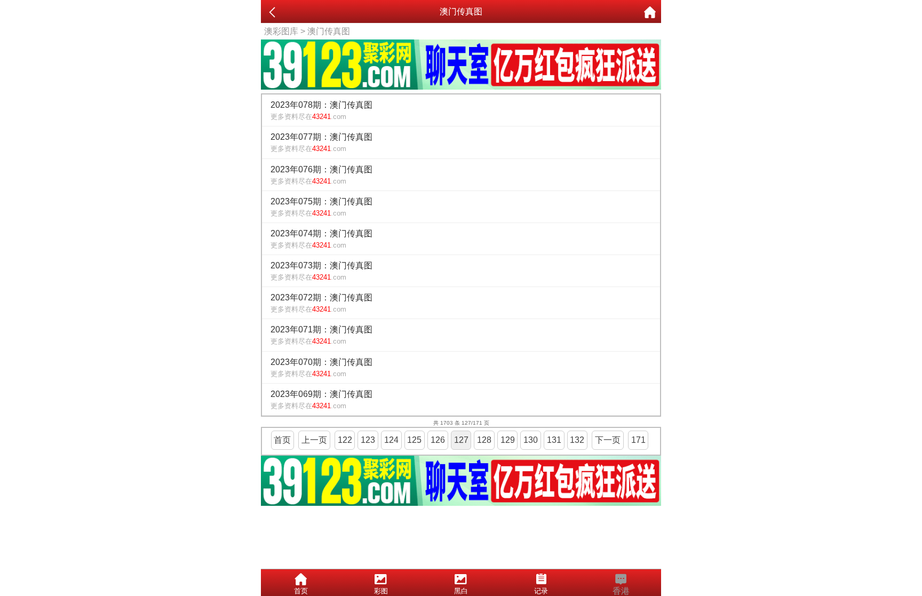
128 (484, 439)
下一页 (608, 439)
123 (368, 439)
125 (414, 439)
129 (507, 439)
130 (530, 439)
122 (345, 439)
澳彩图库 (281, 31)
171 (638, 439)
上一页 (314, 439)
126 (438, 439)
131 (554, 439)
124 (391, 439)
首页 (282, 439)
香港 (621, 590)
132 (577, 439)
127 (461, 439)
